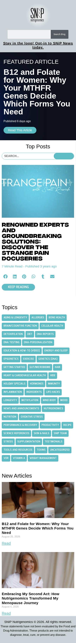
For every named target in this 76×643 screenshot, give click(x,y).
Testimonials (53, 441)
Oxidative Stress (32, 417)
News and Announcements (21, 408)
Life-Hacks (53, 392)
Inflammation (13, 392)
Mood (64, 400)
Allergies (37, 317)
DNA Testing (11, 342)
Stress (8, 441)
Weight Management (43, 458)
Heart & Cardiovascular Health (25, 375)
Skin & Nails (41, 433)
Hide (52, 375)
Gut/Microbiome (40, 367)
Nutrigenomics (53, 408)
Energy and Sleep (56, 350)
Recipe (67, 425)
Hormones (36, 384)
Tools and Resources (18, 450)
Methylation (29, 400)
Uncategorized (60, 450)
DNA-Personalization (38, 342)
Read (6, 543)
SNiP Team (60, 433)
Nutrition (10, 417)
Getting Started (14, 367)
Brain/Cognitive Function (20, 326)
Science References (16, 433)
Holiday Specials (14, 384)
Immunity (54, 384)
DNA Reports (45, 334)
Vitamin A (19, 458)
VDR (6, 458)
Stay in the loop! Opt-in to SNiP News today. (38, 45)
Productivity (50, 425)
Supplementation (28, 441)
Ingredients (34, 392)
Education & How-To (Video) (22, 350)
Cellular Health (52, 326)
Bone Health (57, 317)
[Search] (64, 156)
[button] (5, 276)
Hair (57, 367)
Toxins (41, 450)
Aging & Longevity (15, 317)
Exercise (28, 359)
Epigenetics (11, 359)
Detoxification (13, 334)
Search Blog (59, 34)
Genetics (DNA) (48, 359)
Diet (29, 334)
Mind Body (49, 400)
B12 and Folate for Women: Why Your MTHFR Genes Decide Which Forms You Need (38, 528)
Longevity (10, 400)
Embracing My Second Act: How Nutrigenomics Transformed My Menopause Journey (30, 598)
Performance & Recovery (20, 425)
